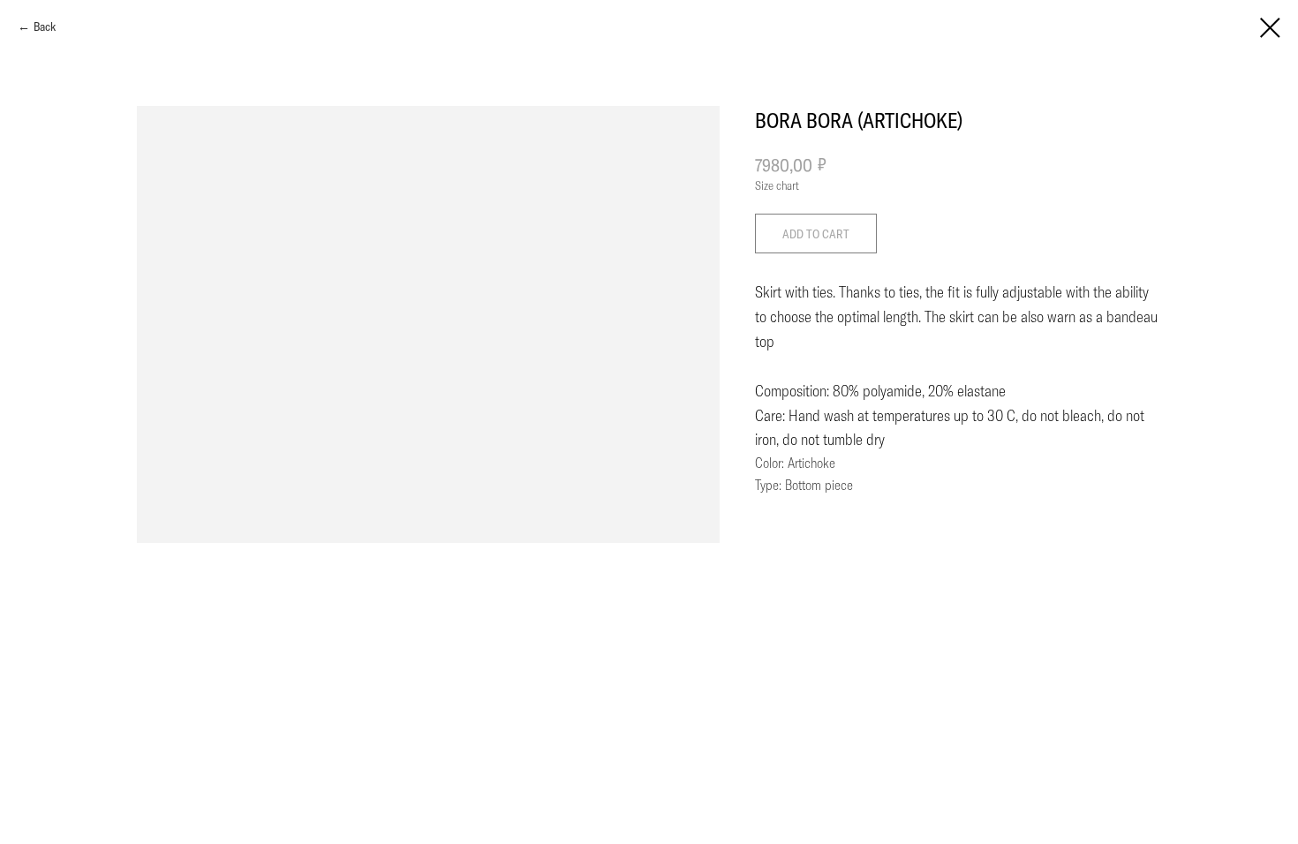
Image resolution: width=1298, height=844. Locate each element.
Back (45, 26)
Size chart (777, 185)
